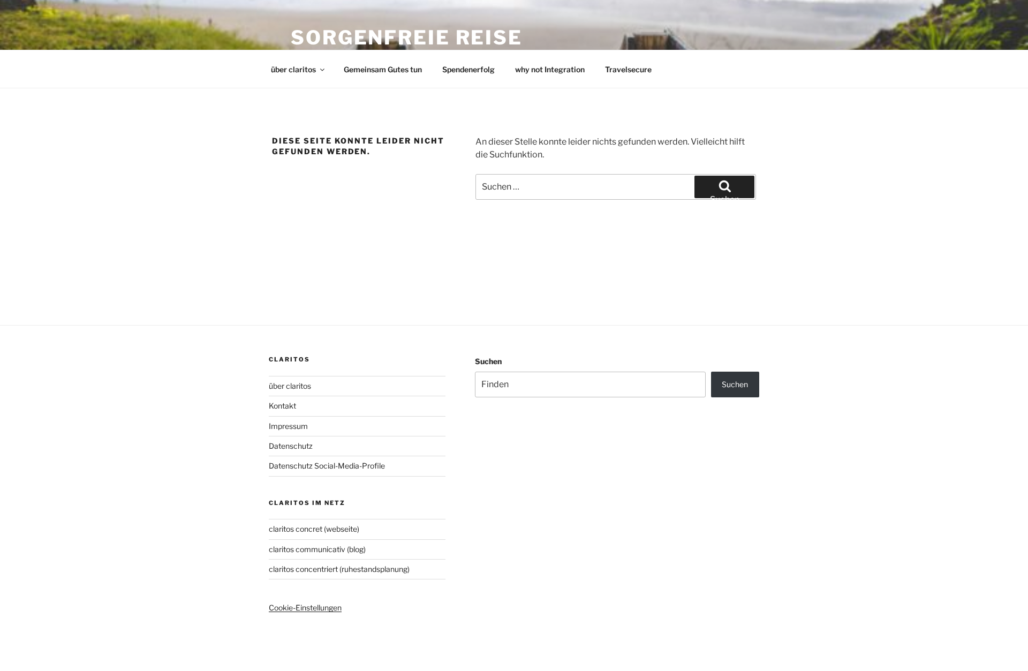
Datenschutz (291, 445)
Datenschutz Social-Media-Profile (327, 465)
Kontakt (282, 405)
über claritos (293, 69)
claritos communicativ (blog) (317, 549)
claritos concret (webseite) (314, 528)
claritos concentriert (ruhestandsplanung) (339, 569)
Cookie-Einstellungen (305, 607)
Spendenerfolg (468, 69)
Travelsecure (628, 69)
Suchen (488, 361)
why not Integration (550, 69)
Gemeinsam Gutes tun (383, 69)
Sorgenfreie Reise (407, 37)
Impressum (288, 426)
